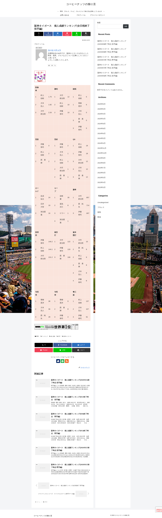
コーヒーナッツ (54, 50)
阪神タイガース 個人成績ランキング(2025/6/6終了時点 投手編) (112, 74)
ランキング (45, 336)
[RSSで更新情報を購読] (55, 65)
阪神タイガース (67, 336)
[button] (86, 34)
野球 (37, 336)
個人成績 (53, 336)
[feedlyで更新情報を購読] (52, 65)
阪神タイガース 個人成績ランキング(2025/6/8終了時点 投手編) (112, 42)
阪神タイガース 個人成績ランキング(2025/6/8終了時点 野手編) (112, 50)
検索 (98, 23)
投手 (59, 336)
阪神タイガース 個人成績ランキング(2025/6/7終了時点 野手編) (112, 58)
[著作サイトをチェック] (49, 65)
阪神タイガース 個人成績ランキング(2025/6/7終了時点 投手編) (112, 66)
